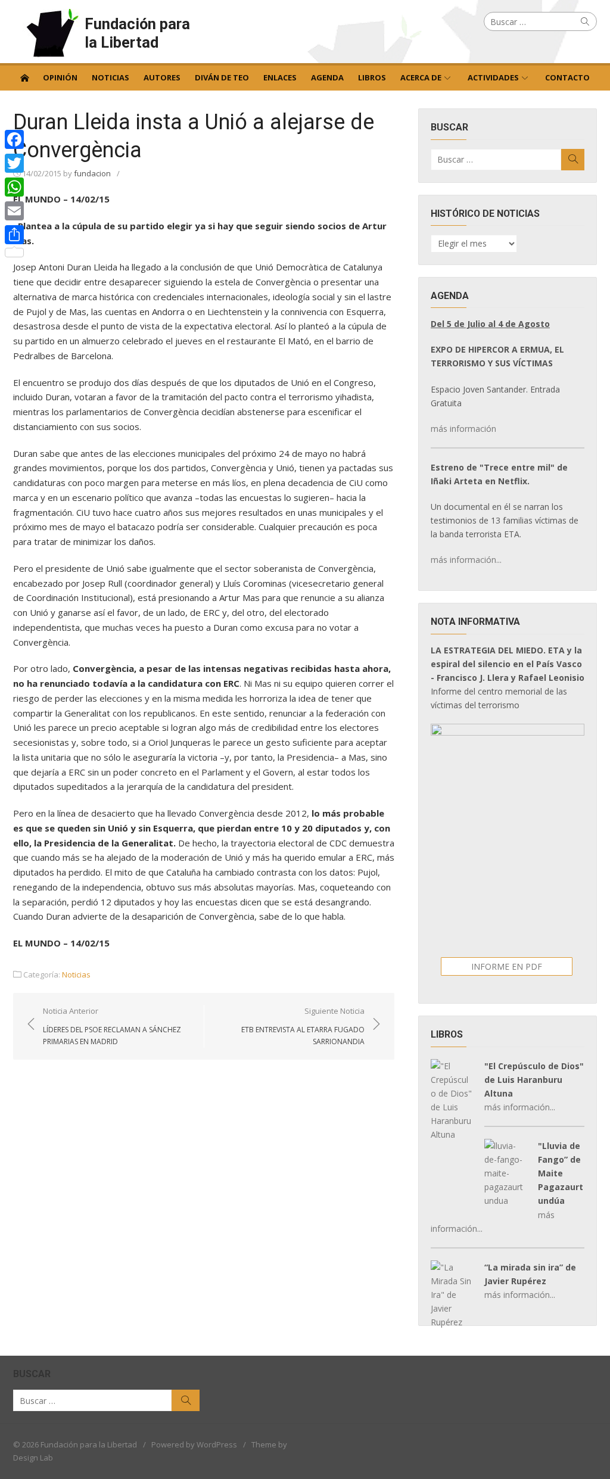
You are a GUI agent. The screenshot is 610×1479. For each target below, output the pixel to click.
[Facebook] (14, 139)
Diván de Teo (222, 77)
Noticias (110, 77)
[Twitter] (14, 163)
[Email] (14, 211)
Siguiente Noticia (303, 1025)
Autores (162, 77)
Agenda (327, 77)
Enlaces (280, 77)
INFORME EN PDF (506, 966)
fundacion (92, 173)
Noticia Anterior (112, 1025)
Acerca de (420, 77)
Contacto (567, 77)
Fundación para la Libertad (137, 33)
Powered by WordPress (194, 1444)
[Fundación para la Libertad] (24, 77)
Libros (372, 77)
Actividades (493, 77)
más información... (466, 559)
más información (463, 428)
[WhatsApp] (14, 187)
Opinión (60, 77)
